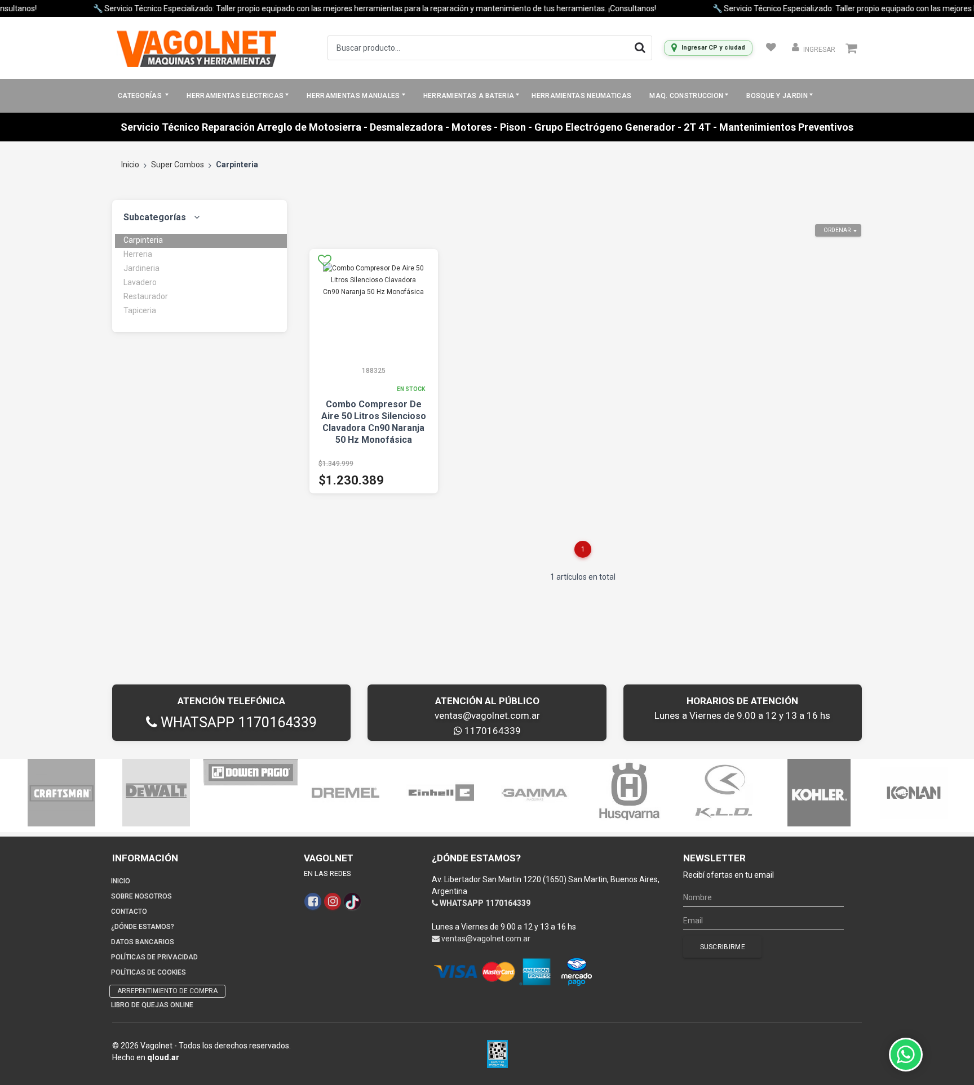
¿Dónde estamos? (142, 927)
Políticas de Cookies (148, 972)
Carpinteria (143, 239)
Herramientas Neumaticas (581, 96)
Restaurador (145, 296)
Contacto (129, 911)
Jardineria (141, 268)
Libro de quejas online (152, 1005)
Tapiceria (139, 310)
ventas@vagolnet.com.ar (487, 715)
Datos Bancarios (142, 942)
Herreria (137, 254)
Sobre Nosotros (141, 896)
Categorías (140, 96)
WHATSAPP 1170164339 (237, 722)
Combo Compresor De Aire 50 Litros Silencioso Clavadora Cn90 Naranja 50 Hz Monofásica (373, 422)
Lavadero (140, 282)
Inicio (130, 164)
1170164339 (491, 730)
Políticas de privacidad (154, 957)
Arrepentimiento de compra (167, 991)
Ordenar (837, 230)
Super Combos (177, 164)
